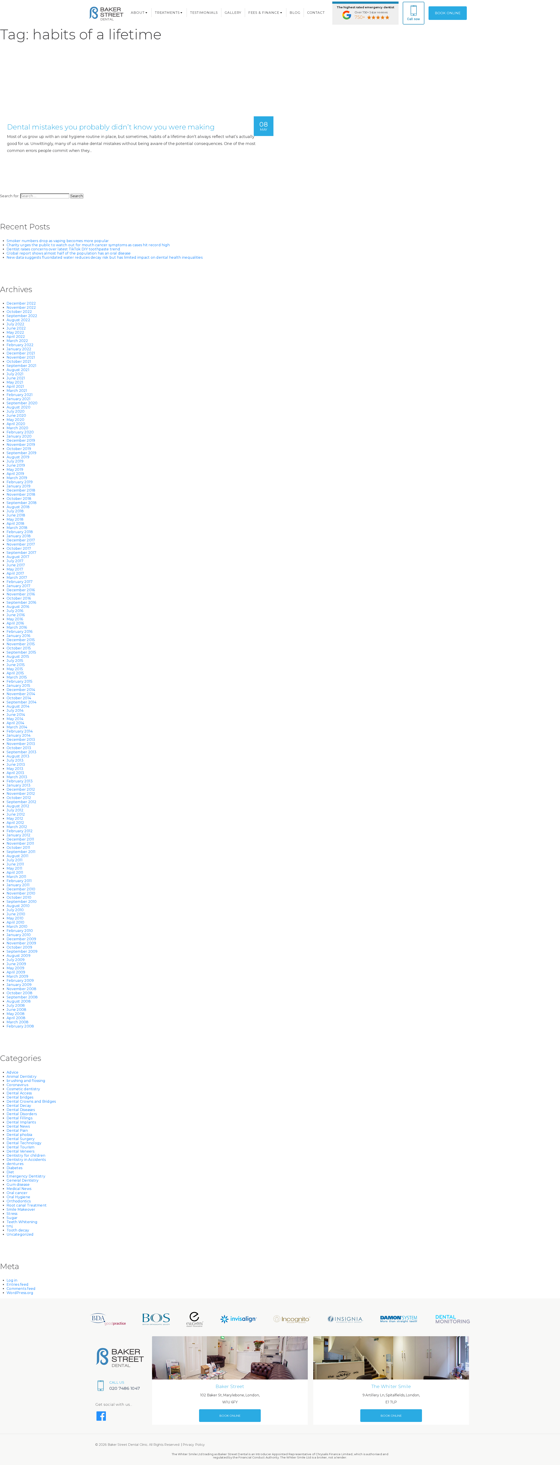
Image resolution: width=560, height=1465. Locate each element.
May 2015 (15, 669)
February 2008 (20, 1026)
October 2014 (19, 698)
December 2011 (20, 839)
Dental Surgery (21, 1139)
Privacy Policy (194, 1445)
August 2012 (18, 806)
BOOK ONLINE (447, 13)
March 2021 (17, 391)
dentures (15, 1164)
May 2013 (15, 769)
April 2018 (15, 523)
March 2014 (17, 727)
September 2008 (22, 997)
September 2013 (22, 752)
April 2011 (15, 872)
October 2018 (19, 499)
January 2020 (19, 436)
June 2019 (16, 465)
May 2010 (15, 918)
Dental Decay (19, 1106)
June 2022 (16, 328)
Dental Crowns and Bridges (31, 1101)
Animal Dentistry (22, 1076)
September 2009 (22, 951)
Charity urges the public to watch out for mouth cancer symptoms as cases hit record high (88, 245)
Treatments (167, 12)
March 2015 (17, 677)
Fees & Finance (263, 12)
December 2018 (21, 490)
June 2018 (16, 515)
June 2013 (16, 764)
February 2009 (20, 980)
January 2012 (18, 835)
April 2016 (15, 623)
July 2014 (15, 710)
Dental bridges (20, 1097)
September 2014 (22, 702)
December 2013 (21, 740)
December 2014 (21, 690)
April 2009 (16, 972)
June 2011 (15, 864)
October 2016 (19, 598)
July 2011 (15, 860)
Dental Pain (17, 1130)
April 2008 (16, 1018)
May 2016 (15, 619)
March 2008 (18, 1022)
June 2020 (16, 415)
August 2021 (18, 370)
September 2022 (22, 316)
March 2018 (17, 528)
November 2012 (21, 794)
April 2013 (15, 773)
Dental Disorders (22, 1114)
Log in (12, 1280)
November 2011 (20, 843)
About (137, 12)
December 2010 (21, 889)
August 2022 (18, 320)
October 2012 (19, 798)
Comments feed (21, 1289)
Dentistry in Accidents (26, 1160)
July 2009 (15, 960)
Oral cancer (17, 1193)
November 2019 (21, 445)
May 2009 (15, 968)
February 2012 (20, 831)
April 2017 (15, 573)
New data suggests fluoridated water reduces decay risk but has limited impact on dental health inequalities (105, 257)
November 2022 (21, 307)
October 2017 (19, 548)
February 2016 (19, 632)
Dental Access (19, 1093)
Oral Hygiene (18, 1197)
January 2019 (18, 486)
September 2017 (22, 553)
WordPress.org (20, 1293)
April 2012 (15, 823)
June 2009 (16, 964)
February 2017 (20, 582)
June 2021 (16, 378)
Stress (12, 1214)
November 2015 (21, 644)
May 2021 (15, 382)
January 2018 (19, 536)
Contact (316, 12)
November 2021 (21, 357)
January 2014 (18, 735)
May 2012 (15, 818)
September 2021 (22, 366)
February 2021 (20, 395)
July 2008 (16, 1005)
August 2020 (18, 407)
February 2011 (19, 881)
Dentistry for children (26, 1155)
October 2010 (19, 897)
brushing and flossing (26, 1081)
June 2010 (16, 914)
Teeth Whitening (22, 1222)
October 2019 (19, 449)
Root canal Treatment (27, 1205)
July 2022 (15, 324)
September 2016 (21, 602)
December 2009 (21, 939)
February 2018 (20, 532)
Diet (10, 1172)
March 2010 (17, 926)
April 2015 (15, 673)
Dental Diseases (21, 1110)
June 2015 (16, 665)
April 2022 (16, 337)
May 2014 (15, 719)
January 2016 (18, 636)
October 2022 (19, 312)
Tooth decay (18, 1230)
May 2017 (15, 569)
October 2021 (19, 361)
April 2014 (15, 723)
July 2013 (15, 760)
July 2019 (15, 461)
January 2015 (18, 686)
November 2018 (21, 494)
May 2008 (15, 1014)
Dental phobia (19, 1135)
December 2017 (21, 540)
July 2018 (15, 511)
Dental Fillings (19, 1118)
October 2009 (19, 947)
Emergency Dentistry (26, 1176)
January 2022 (19, 349)
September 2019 (22, 453)
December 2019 (21, 440)
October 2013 (19, 748)
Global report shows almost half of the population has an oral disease (69, 253)
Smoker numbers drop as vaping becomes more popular (58, 241)
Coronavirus (17, 1085)
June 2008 (16, 1010)
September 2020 (22, 403)
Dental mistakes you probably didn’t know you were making (111, 127)
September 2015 (21, 652)
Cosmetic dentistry (23, 1089)
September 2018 (22, 503)
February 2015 (19, 681)
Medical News (19, 1189)
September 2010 (22, 902)
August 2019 (18, 457)
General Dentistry (22, 1180)
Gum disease (18, 1184)
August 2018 (18, 507)
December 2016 (21, 590)
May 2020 (15, 420)
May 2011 (14, 868)
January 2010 (19, 935)
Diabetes (14, 1168)
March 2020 (17, 428)
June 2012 (16, 814)
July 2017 (15, 561)
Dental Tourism (21, 1147)
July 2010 (15, 910)
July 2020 (15, 411)
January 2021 (18, 399)
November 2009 (21, 943)
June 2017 (16, 565)
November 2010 (21, 893)
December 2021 (21, 353)
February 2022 (20, 345)
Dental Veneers (21, 1151)
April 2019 (15, 474)
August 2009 (18, 956)
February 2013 (20, 781)
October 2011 (18, 848)
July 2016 (15, 611)
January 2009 (19, 985)
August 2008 (19, 1001)
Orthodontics (19, 1201)
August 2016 (18, 607)
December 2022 (21, 303)
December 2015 (21, 640)
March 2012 (17, 827)
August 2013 (18, 756)
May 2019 (15, 469)
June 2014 (16, 715)
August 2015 (18, 656)
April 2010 (15, 922)
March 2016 (17, 627)
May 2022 (15, 332)
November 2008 (21, 989)
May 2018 (15, 519)
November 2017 (21, 544)
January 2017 (18, 586)
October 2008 (19, 993)
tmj (10, 1226)
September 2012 (22, 802)
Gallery (233, 12)
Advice (13, 1072)
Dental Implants (21, 1122)
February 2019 (20, 482)
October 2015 (19, 648)
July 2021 (15, 374)
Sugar (12, 1218)
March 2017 (17, 578)
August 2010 (18, 906)
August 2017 (18, 557)
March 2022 (17, 341)
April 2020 (16, 424)
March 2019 (17, 478)
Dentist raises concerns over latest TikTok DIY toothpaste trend (63, 249)
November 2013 (21, 744)
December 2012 (21, 789)
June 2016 (16, 615)
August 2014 (18, 706)
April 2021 (15, 386)
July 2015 (15, 661)
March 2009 (17, 976)
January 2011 (18, 885)
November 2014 (21, 694)
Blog (295, 12)
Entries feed (17, 1284)
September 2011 (21, 852)
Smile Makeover (21, 1209)
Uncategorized (20, 1234)
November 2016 (21, 594)
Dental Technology (24, 1143)
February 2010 (20, 931)
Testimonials (204, 12)
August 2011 (17, 856)
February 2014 (20, 731)
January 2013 (18, 785)
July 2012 (15, 810)
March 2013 (17, 777)
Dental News (18, 1126)
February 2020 (20, 432)
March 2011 (16, 877)
